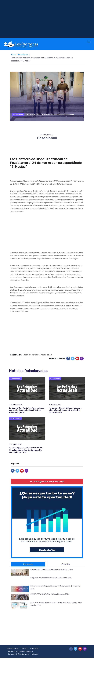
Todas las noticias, (31, 355)
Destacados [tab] (28, 564)
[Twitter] (73, 358)
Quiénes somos (13, 648)
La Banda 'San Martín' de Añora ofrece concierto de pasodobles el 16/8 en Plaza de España (26, 410)
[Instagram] (82, 358)
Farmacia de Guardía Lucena (18, 654)
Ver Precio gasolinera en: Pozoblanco (47, 481)
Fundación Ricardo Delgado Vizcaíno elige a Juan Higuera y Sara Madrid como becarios (65, 410)
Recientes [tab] (66, 564)
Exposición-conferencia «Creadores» (51, 569)
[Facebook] (68, 358)
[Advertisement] (47, 19)
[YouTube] (77, 358)
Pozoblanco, (46, 355)
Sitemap (35, 654)
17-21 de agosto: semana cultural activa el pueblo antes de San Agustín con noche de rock (26, 450)
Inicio (13, 54)
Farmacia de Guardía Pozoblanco (20, 651)
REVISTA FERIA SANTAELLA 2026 (49, 594)
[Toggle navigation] (89, 42)
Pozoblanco (23, 54)
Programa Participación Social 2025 (51, 578)
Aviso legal (34, 648)
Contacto (24, 648)
